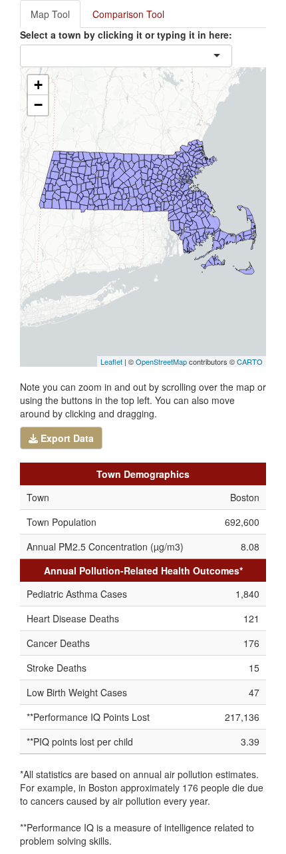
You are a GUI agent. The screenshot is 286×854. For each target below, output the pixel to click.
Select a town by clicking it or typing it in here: (126, 34)
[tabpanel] (143, 441)
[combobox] (126, 56)
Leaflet (111, 361)
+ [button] (38, 85)
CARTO (250, 361)
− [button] (38, 105)
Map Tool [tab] (50, 14)
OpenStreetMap (161, 361)
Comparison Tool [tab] (128, 14)
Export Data (66, 438)
